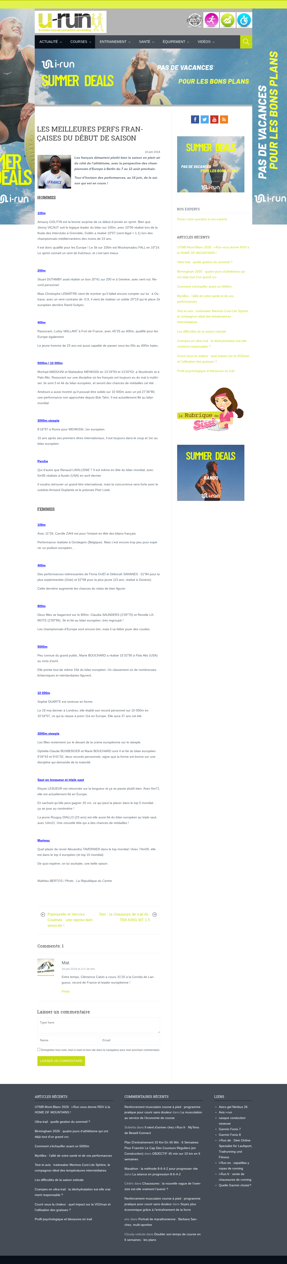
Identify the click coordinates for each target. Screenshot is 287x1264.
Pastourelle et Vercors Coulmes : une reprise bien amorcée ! (70, 920)
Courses (78, 42)
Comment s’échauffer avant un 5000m (205, 286)
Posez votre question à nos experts (202, 219)
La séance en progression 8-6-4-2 (156, 1174)
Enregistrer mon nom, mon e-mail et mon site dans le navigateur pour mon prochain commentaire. (100, 1050)
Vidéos (204, 42)
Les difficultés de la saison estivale (201, 331)
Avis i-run (225, 1112)
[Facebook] (195, 119)
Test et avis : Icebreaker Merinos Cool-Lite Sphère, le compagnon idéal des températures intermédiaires (213, 316)
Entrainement (113, 42)
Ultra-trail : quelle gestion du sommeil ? (205, 262)
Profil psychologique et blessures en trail (205, 371)
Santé (144, 42)
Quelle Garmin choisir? (235, 1185)
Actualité (48, 42)
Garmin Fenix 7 (230, 1129)
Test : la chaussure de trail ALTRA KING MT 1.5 (124, 917)
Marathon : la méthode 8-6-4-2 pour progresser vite (161, 1168)
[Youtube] (214, 119)
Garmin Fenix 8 (230, 1134)
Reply (66, 991)
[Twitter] (205, 119)
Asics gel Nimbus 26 (233, 1107)
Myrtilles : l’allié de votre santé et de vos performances (74, 1155)
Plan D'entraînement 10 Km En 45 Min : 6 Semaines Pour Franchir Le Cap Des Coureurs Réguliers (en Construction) (161, 1148)
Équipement (174, 42)
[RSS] (224, 119)
